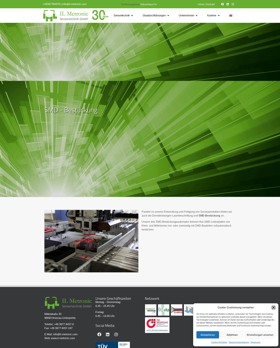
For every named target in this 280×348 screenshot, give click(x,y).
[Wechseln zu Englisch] (230, 15)
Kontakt (210, 4)
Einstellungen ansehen (260, 334)
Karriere (211, 15)
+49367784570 (51, 4)
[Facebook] (222, 4)
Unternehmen (186, 15)
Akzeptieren (208, 334)
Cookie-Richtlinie (219, 342)
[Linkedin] (227, 4)
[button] (273, 307)
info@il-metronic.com (74, 4)
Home (201, 4)
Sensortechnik (122, 15)
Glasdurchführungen (154, 15)
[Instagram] (232, 4)
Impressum (255, 342)
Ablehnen (232, 334)
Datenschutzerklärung (239, 342)
